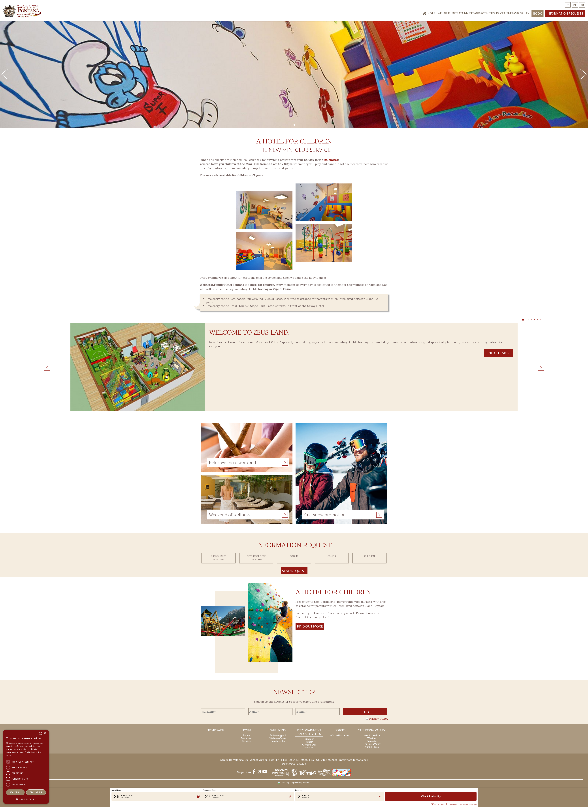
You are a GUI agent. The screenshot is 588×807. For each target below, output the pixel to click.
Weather (371, 738)
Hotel (432, 13)
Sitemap (306, 782)
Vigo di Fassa (372, 746)
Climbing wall (309, 744)
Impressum (296, 782)
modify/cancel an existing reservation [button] (463, 804)
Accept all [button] (15, 792)
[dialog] (26, 767)
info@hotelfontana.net (353, 760)
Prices (500, 13)
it (568, 5)
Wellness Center (278, 738)
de (575, 5)
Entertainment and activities (473, 13)
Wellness (444, 13)
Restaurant (246, 738)
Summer (309, 738)
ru (582, 5)
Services (246, 741)
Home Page (215, 730)
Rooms (246, 735)
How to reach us (372, 735)
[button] (157, 796)
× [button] (45, 733)
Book (537, 13)
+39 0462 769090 (297, 760)
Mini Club (309, 747)
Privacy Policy (378, 718)
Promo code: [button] (439, 804)
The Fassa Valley (517, 13)
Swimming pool (278, 735)
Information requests (565, 13)
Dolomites (331, 159)
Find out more (310, 626)
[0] (294, 125)
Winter (309, 741)
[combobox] (40, 733)
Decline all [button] (36, 792)
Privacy (286, 782)
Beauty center (278, 741)
